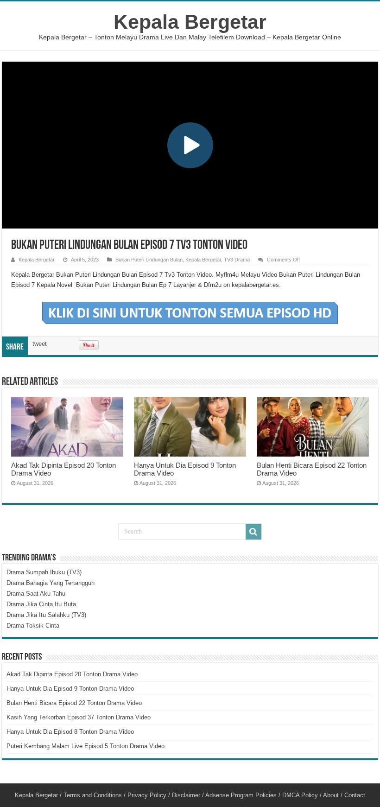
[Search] (253, 532)
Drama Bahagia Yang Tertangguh (50, 582)
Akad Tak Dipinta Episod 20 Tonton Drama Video (72, 674)
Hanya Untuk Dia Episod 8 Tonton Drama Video (70, 731)
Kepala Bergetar (190, 22)
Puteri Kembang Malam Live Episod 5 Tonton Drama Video (85, 746)
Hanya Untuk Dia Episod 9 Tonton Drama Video (70, 688)
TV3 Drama (237, 259)
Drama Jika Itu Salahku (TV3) (46, 614)
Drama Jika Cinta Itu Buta (41, 604)
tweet (39, 343)
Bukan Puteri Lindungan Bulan (149, 259)
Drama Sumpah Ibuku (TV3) (44, 572)
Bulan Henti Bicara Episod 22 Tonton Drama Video (74, 702)
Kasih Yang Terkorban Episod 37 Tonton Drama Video (78, 717)
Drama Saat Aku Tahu (35, 593)
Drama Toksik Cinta (32, 625)
